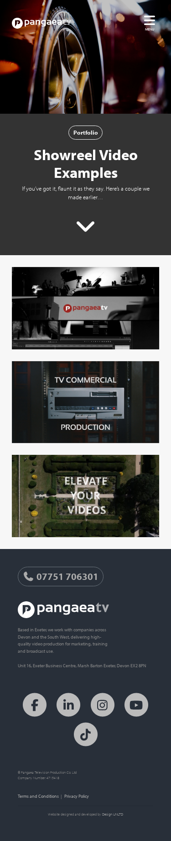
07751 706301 (66, 576)
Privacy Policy (76, 796)
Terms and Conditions (38, 796)
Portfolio (85, 132)
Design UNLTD (112, 814)
